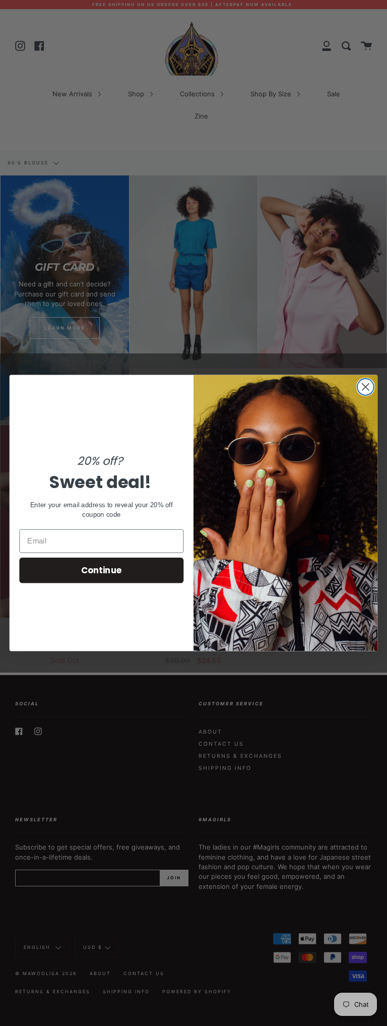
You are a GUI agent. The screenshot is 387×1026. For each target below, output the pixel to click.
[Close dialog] (365, 387)
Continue (101, 570)
